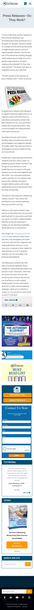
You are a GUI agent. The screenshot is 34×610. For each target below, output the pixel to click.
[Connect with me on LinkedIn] (20, 305)
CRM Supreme (16, 606)
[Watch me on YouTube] (28, 305)
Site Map (24, 606)
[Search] (28, 564)
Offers (7, 500)
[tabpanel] (17, 477)
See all (26, 493)
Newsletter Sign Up (18, 400)
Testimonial (10, 462)
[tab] (15, 490)
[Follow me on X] (13, 305)
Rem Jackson (10, 300)
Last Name (5, 425)
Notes (3, 436)
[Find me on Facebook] (6, 305)
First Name (5, 419)
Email (3, 430)
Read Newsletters (17, 395)
